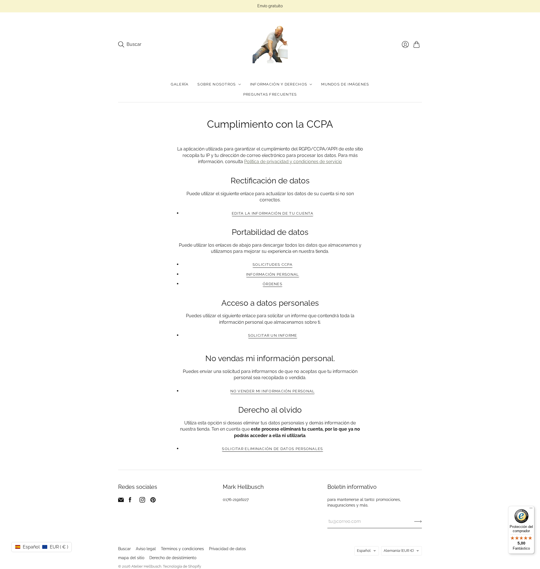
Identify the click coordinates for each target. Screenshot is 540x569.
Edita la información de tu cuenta (272, 213)
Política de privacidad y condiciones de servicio (293, 161)
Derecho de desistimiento (172, 557)
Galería (179, 84)
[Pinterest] (153, 501)
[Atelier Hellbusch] (270, 44)
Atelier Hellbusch (146, 566)
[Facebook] (130, 501)
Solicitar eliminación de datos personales (272, 449)
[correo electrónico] (121, 501)
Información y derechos (278, 84)
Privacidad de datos (227, 548)
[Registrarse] (418, 521)
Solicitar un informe (272, 335)
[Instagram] (142, 501)
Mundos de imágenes (345, 84)
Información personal (272, 274)
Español (364, 550)
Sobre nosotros (216, 84)
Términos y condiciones (182, 548)
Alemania (399, 550)
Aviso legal (146, 548)
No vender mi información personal (272, 391)
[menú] (531, 509)
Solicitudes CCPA (272, 264)
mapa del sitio (131, 557)
